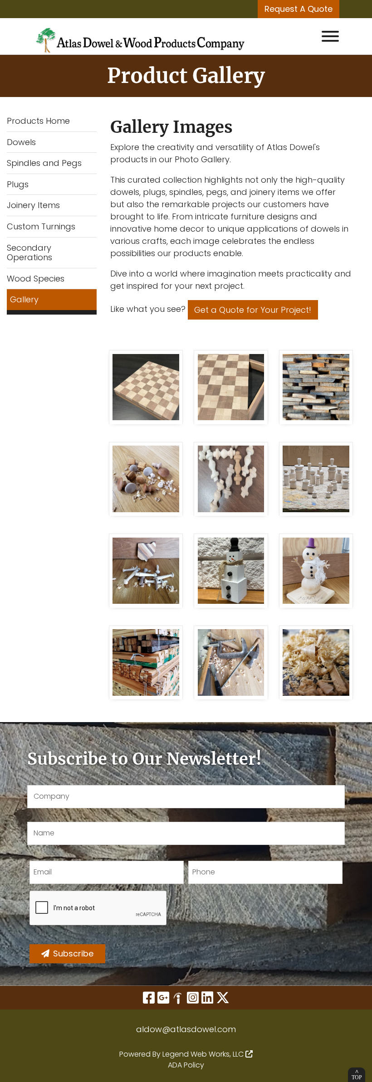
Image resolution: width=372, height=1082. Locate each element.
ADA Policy (186, 1065)
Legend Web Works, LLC (203, 1054)
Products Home (38, 120)
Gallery (24, 299)
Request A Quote (298, 9)
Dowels (21, 142)
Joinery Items (33, 205)
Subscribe (73, 953)
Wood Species (35, 278)
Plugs (18, 184)
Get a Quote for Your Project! (252, 309)
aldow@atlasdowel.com (186, 1029)
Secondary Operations (29, 252)
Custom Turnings (41, 226)
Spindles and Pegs (44, 163)
